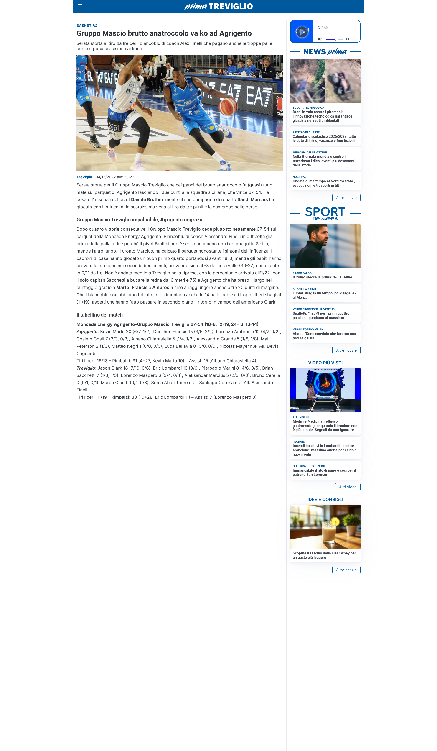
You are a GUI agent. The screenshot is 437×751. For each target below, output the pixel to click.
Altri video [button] (348, 487)
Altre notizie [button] (346, 197)
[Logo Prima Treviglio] (218, 6)
